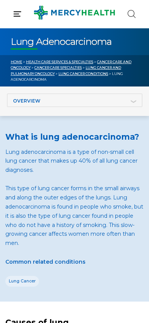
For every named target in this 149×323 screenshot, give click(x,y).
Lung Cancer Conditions (83, 74)
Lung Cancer (22, 281)
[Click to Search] (131, 14)
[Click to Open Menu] (17, 14)
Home (16, 62)
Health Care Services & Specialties (59, 62)
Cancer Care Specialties (58, 67)
